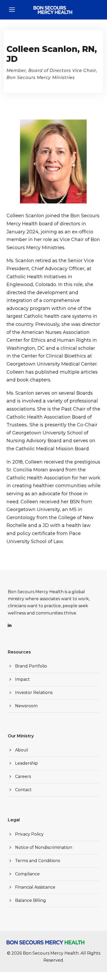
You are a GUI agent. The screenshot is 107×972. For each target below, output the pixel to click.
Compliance (27, 873)
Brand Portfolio (31, 666)
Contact (23, 789)
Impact (22, 679)
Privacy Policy (29, 834)
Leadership (26, 763)
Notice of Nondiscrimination (43, 847)
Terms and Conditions (37, 860)
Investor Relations (33, 692)
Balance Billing (30, 900)
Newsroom (26, 705)
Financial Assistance (35, 887)
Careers (23, 776)
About (21, 750)
